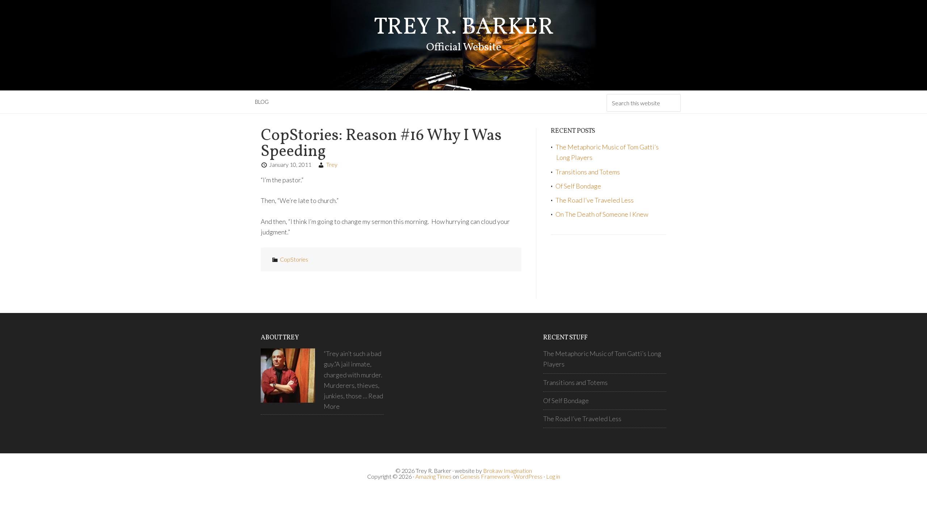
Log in (553, 476)
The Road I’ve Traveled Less (594, 200)
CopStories (294, 259)
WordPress (528, 476)
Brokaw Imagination (507, 470)
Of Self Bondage (578, 186)
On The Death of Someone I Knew (601, 214)
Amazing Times (433, 476)
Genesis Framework (485, 476)
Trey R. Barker (464, 28)
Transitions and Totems (587, 172)
